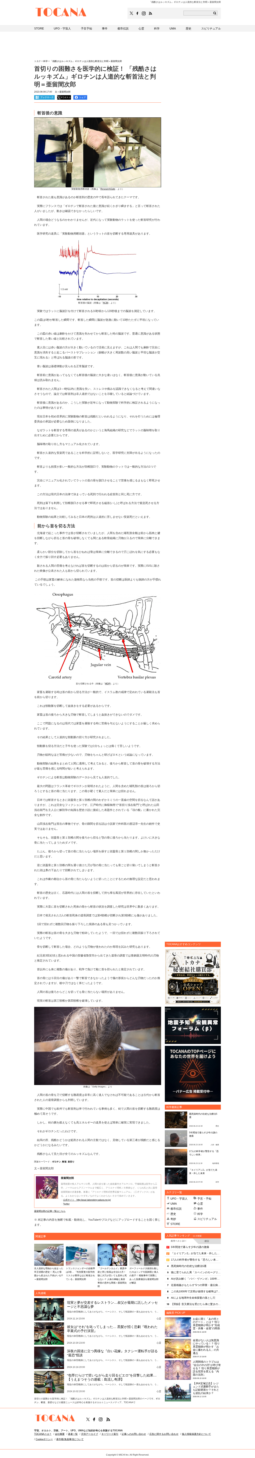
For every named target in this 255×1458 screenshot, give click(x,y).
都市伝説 (176, 1208)
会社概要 (60, 1434)
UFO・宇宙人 (179, 1198)
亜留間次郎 (67, 1177)
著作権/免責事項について (70, 1439)
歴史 (173, 1213)
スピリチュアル (207, 1218)
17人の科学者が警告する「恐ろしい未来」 (196, 1259)
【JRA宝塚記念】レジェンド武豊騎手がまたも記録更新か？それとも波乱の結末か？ (206, 1388)
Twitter (66, 1204)
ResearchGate (107, 189)
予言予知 (86, 28)
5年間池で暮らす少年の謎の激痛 (190, 1246)
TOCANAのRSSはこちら (150, 13)
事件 (200, 1208)
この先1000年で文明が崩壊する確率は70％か (196, 1291)
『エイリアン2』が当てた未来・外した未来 (196, 1253)
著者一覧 (73, 1434)
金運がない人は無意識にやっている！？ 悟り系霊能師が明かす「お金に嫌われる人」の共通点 (206, 1347)
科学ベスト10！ (179, 1241)
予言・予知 (204, 1198)
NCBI (105, 303)
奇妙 (173, 1218)
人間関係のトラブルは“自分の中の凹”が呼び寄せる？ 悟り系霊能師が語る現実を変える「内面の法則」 (207, 1368)
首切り (71, 1161)
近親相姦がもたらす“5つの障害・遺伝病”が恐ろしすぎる (196, 1285)
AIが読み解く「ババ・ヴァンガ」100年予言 (196, 1278)
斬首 (64, 1161)
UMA (173, 1203)
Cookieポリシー (44, 1439)
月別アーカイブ (89, 1434)
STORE (175, 1224)
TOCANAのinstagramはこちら (144, 13)
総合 (207, 1241)
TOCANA (61, 12)
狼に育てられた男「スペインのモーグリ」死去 (196, 1272)
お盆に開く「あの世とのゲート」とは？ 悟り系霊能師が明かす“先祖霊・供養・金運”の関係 (206, 1323)
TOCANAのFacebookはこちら (137, 13)
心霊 (200, 1203)
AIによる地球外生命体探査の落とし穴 (193, 1297)
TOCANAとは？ (43, 1434)
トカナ (37, 61)
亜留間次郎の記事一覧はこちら (50, 1211)
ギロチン (56, 1161)
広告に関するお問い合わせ (163, 1434)
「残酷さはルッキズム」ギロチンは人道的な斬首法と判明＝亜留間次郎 (86, 61)
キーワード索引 (109, 1434)
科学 (200, 1213)
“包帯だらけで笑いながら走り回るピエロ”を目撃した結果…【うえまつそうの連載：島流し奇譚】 (112, 1377)
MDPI (108, 683)
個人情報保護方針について (196, 1434)
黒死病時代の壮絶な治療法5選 (188, 1266)
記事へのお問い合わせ (134, 1434)
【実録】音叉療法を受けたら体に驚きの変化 (196, 1304)
